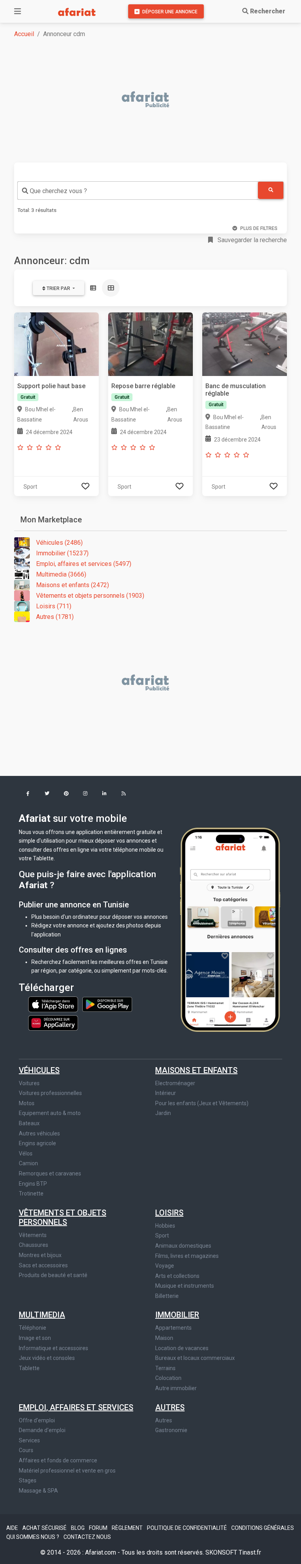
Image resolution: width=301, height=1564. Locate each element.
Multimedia (42, 1314)
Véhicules (39, 1070)
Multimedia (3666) (61, 574)
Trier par (58, 288)
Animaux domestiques (183, 1246)
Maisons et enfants (196, 1070)
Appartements (173, 1328)
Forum (99, 1528)
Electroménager (175, 1083)
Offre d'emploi (37, 1420)
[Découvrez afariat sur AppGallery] (53, 1021)
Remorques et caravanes (50, 1173)
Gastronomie (171, 1430)
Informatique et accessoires (53, 1348)
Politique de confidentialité (187, 1528)
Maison (164, 1338)
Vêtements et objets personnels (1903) (90, 595)
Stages (27, 1480)
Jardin (163, 1113)
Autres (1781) (55, 616)
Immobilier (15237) (62, 553)
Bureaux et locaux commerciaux (195, 1358)
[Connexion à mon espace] (85, 486)
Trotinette (31, 1193)
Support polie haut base (51, 386)
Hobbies (165, 1226)
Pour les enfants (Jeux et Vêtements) (201, 1103)
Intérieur (165, 1093)
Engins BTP (33, 1184)
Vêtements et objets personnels (62, 1217)
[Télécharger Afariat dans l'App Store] (53, 1004)
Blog (78, 1528)
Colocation (168, 1378)
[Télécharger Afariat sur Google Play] (107, 1004)
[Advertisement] (155, 100)
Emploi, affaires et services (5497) (83, 564)
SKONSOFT (222, 1552)
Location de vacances (182, 1348)
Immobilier (177, 1314)
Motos (26, 1103)
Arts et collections (177, 1276)
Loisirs (169, 1212)
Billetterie (167, 1296)
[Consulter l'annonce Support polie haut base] (56, 343)
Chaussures (33, 1245)
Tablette (29, 1368)
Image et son (35, 1338)
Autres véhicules (39, 1133)
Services (29, 1440)
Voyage (164, 1266)
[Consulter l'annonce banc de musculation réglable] (244, 343)
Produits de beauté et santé (53, 1275)
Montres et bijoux (40, 1255)
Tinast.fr (250, 1552)
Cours (26, 1450)
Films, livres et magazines (187, 1256)
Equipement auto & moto (50, 1113)
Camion (28, 1163)
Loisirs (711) (53, 606)
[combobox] (137, 190)
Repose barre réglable (143, 386)
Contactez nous (87, 1537)
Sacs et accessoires (43, 1265)
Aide (12, 1528)
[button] (27, 794)
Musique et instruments (184, 1286)
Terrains (165, 1368)
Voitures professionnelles (50, 1093)
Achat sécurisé (45, 1528)
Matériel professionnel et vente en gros (67, 1470)
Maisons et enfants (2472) (72, 585)
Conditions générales (262, 1528)
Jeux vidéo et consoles (47, 1358)
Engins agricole (37, 1143)
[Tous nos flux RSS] (123, 794)
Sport (162, 1235)
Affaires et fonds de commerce (58, 1460)
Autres (170, 1407)
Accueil (24, 34)
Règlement (128, 1528)
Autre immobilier (176, 1388)
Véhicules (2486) (59, 542)
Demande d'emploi (42, 1430)
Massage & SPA (38, 1490)
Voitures (29, 1083)
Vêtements (33, 1235)
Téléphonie (32, 1328)
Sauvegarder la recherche (251, 240)
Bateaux (29, 1123)
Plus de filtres (258, 228)
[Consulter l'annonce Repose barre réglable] (150, 343)
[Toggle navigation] (17, 11)
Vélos (26, 1153)
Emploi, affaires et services (76, 1407)
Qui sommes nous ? (33, 1537)
